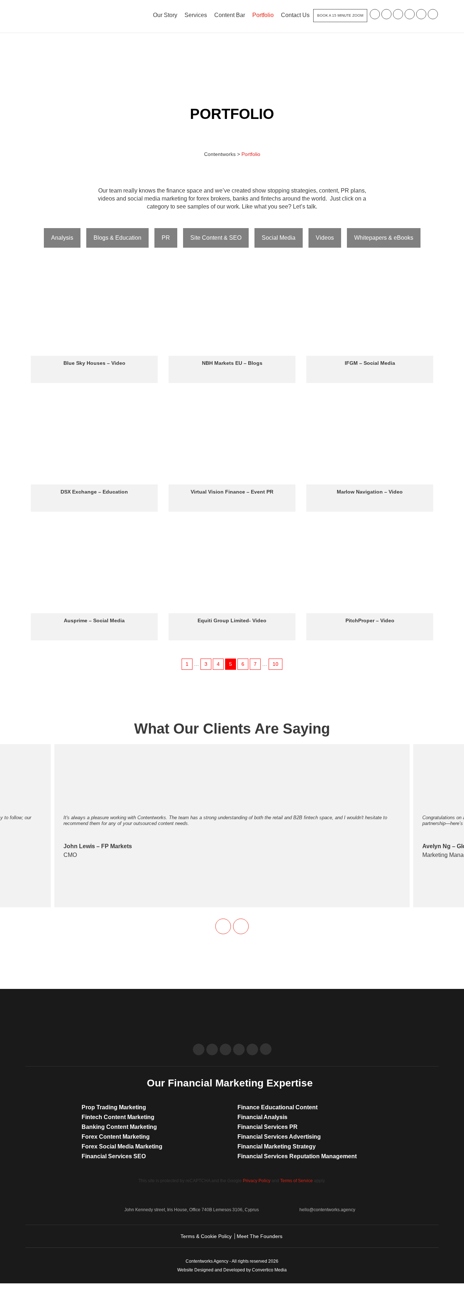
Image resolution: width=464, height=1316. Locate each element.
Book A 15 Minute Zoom (340, 15)
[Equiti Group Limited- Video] (232, 568)
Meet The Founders (259, 1236)
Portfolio (263, 15)
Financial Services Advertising (279, 1137)
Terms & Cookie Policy (206, 1236)
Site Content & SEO (215, 238)
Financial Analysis (262, 1117)
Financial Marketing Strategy (276, 1146)
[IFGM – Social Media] (369, 310)
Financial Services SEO (114, 1156)
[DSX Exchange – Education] (94, 439)
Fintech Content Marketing (118, 1117)
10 (275, 664)
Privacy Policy (256, 1180)
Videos (325, 238)
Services (196, 15)
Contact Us (295, 15)
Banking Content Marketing (119, 1127)
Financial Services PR (267, 1127)
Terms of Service (296, 1180)
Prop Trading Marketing (114, 1107)
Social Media (278, 238)
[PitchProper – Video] (369, 568)
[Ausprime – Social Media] (94, 568)
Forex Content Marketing (116, 1137)
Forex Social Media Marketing (122, 1146)
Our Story (165, 15)
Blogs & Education (117, 238)
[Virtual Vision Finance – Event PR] (232, 439)
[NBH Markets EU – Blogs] (232, 310)
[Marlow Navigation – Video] (369, 439)
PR (166, 238)
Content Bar (229, 15)
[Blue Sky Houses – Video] (94, 310)
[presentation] (223, 926)
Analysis (62, 238)
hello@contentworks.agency (327, 1209)
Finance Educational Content (277, 1107)
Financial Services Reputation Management (297, 1156)
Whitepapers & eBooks (383, 238)
